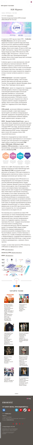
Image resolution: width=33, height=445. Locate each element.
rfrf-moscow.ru (9, 255)
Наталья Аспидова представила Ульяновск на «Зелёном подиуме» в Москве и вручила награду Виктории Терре (23, 337)
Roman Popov (10, 15)
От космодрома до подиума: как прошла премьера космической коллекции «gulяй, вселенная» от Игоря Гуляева (23, 381)
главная (3, 13)
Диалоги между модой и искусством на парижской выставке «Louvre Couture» (8, 359)
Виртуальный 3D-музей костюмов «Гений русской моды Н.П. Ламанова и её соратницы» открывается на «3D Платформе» (23, 361)
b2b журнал (4, 5)
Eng (30, 398)
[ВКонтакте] (14, 286)
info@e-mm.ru (8, 413)
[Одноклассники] (16, 286)
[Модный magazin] (12, 2)
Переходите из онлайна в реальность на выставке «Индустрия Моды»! (23, 307)
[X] (19, 286)
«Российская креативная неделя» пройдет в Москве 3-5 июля (9, 379)
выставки (11, 5)
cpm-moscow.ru (9, 249)
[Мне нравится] (16, 280)
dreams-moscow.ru (16, 252)
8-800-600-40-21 (7, 402)
